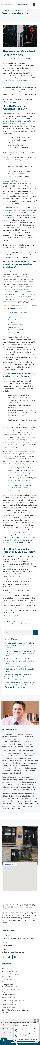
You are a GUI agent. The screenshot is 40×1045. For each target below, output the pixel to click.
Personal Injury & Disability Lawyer (15, 10)
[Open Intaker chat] (17, 1044)
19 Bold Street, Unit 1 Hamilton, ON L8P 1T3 (18, 938)
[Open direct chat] (35, 1020)
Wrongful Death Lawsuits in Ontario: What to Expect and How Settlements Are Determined (20, 645)
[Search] (35, 632)
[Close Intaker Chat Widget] (38, 1020)
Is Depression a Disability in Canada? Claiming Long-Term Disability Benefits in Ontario (20, 669)
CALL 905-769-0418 (21, 4)
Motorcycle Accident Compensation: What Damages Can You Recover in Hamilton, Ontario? (20, 653)
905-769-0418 (7, 945)
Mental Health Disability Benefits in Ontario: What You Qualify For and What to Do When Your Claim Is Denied (21, 685)
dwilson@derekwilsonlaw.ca (13, 952)
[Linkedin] (14, 957)
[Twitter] (9, 957)
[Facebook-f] (4, 957)
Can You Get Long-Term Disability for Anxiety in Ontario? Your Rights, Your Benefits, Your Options (18, 677)
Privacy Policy (8, 1029)
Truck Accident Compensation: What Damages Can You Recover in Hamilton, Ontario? (19, 661)
